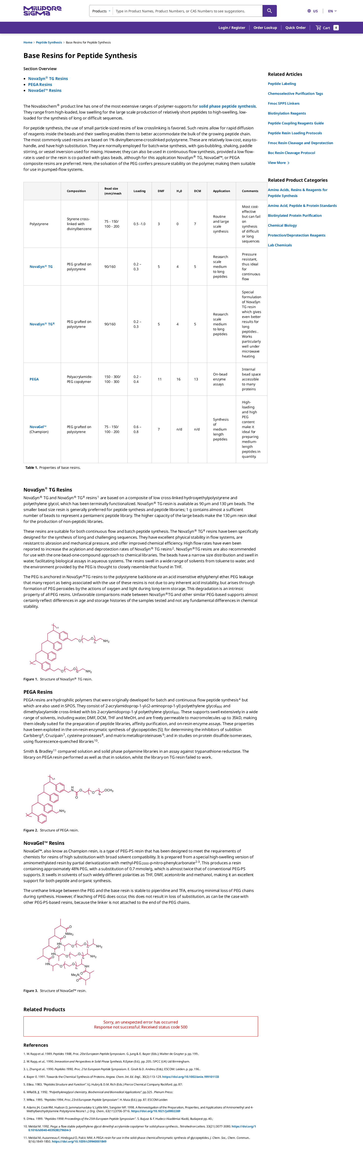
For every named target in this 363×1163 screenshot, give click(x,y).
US (315, 11)
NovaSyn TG (41, 266)
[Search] (269, 11)
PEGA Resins (40, 84)
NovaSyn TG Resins (48, 78)
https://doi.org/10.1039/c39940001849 (79, 1141)
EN (330, 11)
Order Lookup (265, 27)
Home (27, 42)
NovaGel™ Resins (44, 90)
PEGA (34, 379)
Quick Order (295, 27)
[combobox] (183, 11)
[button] (232, 27)
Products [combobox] (99, 11)
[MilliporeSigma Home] (42, 11)
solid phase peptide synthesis (227, 106)
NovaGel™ (38, 426)
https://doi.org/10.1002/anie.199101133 (190, 1077)
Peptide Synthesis (49, 42)
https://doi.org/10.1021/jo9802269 (156, 1111)
